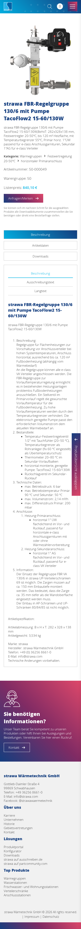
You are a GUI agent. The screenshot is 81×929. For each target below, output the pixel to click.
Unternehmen (13, 819)
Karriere (9, 815)
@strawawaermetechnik (35, 800)
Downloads (12, 855)
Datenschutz (51, 917)
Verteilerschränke (16, 891)
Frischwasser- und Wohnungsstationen (31, 887)
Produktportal (13, 847)
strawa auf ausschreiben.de (23, 859)
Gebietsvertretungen (18, 828)
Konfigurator (13, 851)
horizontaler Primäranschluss (41, 161)
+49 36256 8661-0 (29, 792)
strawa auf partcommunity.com (25, 863)
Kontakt (9, 832)
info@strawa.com (26, 796)
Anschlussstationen (17, 895)
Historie (9, 824)
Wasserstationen (15, 882)
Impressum (32, 917)
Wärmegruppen (31, 156)
